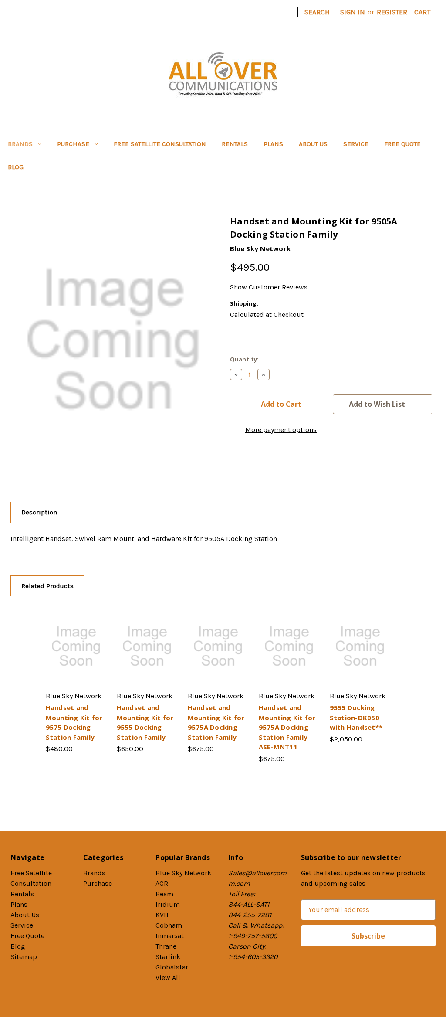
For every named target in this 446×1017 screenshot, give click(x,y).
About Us (313, 144)
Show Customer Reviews (268, 287)
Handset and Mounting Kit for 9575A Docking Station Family (216, 722)
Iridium (167, 904)
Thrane (165, 946)
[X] (281, 466)
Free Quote (402, 144)
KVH (162, 915)
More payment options (281, 429)
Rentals (235, 144)
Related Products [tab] (47, 586)
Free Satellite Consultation (160, 144)
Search (317, 12)
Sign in (352, 12)
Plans (273, 144)
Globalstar (171, 967)
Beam (164, 894)
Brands (20, 144)
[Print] (265, 466)
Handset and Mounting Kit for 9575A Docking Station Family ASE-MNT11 (287, 727)
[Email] (250, 466)
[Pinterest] (297, 466)
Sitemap (23, 956)
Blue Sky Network (183, 873)
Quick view (74, 638)
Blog (16, 167)
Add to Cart (76, 655)
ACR (161, 883)
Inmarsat (169, 936)
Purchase (73, 144)
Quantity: (244, 359)
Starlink (167, 956)
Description (39, 512)
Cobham (168, 925)
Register (392, 12)
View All (167, 977)
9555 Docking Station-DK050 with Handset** (356, 717)
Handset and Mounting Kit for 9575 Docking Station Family (74, 722)
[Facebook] (234, 466)
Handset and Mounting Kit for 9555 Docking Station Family (145, 722)
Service (355, 144)
